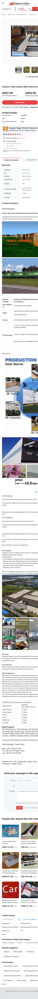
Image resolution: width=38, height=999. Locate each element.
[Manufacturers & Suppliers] (19, 3)
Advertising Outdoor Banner (12, 976)
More (4, 984)
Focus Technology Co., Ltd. (25, 991)
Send (19, 808)
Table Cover (5, 931)
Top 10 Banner (8, 980)
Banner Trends (21, 980)
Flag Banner (6, 923)
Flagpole (6, 952)
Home (3, 14)
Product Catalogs (30, 919)
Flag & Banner (32, 14)
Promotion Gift (25, 923)
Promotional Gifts (21, 14)
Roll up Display (17, 952)
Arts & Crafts (11, 14)
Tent (21, 931)
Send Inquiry (20, 102)
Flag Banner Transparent (11, 956)
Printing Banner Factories (12, 971)
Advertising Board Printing (28, 927)
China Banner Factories (11, 966)
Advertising (30, 952)
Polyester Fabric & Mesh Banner (12, 927)
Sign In (5, 151)
